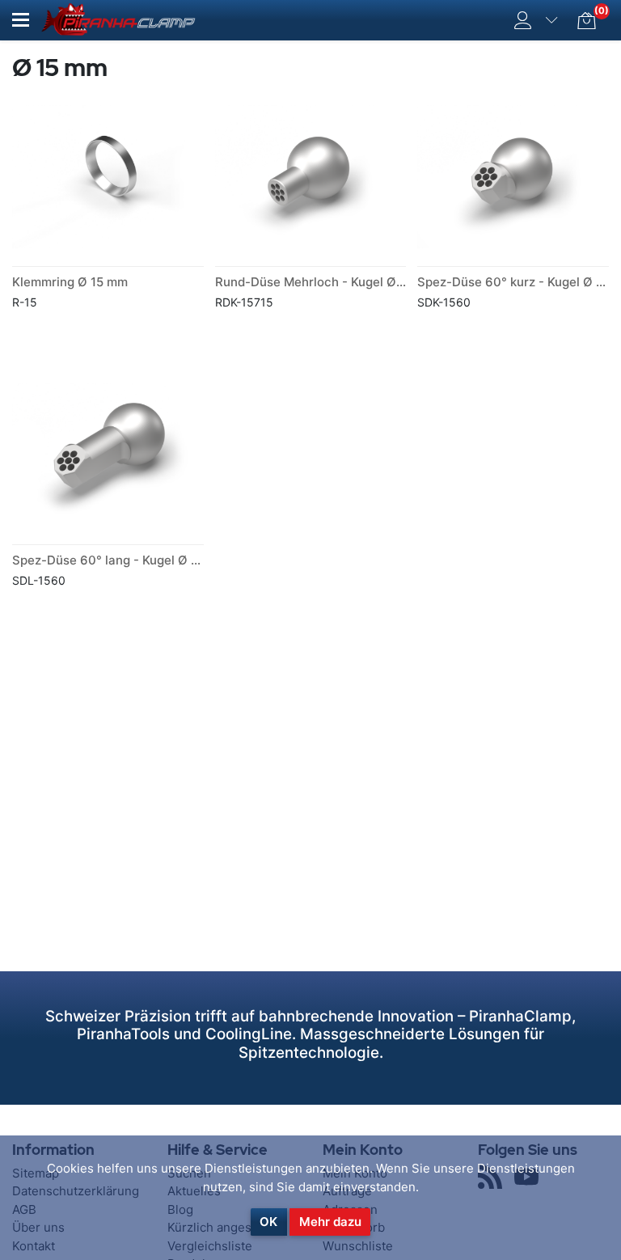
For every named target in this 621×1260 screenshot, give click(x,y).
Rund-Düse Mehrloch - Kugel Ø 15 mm (326, 282)
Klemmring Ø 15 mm (70, 282)
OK (268, 1221)
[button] (20, 19)
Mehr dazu (330, 1221)
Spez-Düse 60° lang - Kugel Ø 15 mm (120, 560)
